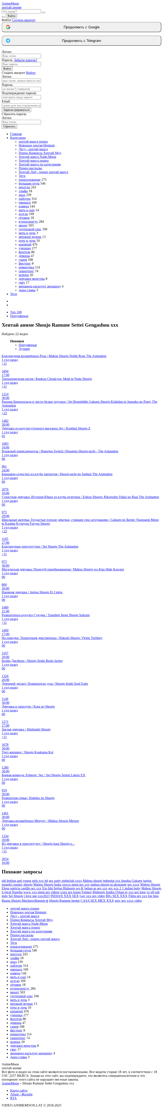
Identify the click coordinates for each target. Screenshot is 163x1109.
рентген (24, 187)
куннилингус (28, 221)
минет (23, 225)
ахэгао (23, 214)
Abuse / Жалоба (21, 1094)
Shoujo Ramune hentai (64, 900)
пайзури (25, 198)
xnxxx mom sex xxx (76, 884)
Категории (18, 137)
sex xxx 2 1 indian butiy (124, 888)
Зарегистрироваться (16, 110)
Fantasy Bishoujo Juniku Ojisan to (105, 892)
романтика (26, 267)
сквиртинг (26, 271)
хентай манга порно (33, 141)
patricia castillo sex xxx (25, 888)
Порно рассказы (30, 168)
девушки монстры (32, 278)
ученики (25, 248)
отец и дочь (27, 240)
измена (24, 206)
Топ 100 (16, 312)
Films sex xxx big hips (143, 896)
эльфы (23, 191)
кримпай (25, 244)
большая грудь (29, 183)
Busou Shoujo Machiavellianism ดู (25, 900)
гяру (22, 282)
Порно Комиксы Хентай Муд (40, 153)
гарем (23, 259)
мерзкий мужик (30, 237)
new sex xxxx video (128, 900)
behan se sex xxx (95, 888)
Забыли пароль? (25, 60)
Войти (11, 16)
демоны (24, 256)
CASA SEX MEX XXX (97, 900)
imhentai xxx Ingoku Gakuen (122, 881)
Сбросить (9, 126)
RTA (13, 1098)
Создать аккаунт (23, 20)
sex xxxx (133, 884)
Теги (22, 176)
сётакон (24, 218)
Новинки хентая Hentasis (37, 145)
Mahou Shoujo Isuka (47, 884)
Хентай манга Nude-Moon (37, 157)
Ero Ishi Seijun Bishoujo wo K (63, 888)
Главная (16, 134)
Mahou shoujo (92, 881)
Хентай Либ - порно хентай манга (43, 172)
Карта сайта (18, 1090)
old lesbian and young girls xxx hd (25, 881)
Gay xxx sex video (92, 896)
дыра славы (27, 290)
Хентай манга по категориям (40, 164)
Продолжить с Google (82, 27)
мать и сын (27, 210)
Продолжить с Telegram (81, 41)
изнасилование (30, 179)
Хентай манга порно (34, 160)
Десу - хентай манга (33, 149)
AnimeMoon (10, 1083)
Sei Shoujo (15, 896)
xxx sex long (137, 892)
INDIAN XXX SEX (65, 896)
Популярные (19, 316)
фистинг (25, 263)
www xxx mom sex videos (41, 892)
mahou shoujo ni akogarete (108, 884)
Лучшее (24, 349)
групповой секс (30, 229)
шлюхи (24, 275)
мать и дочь (27, 233)
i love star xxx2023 (37, 896)
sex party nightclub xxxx (65, 881)
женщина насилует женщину (40, 286)
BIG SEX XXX (117, 896)
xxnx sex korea (70, 892)
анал (22, 195)
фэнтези (24, 252)
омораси (25, 202)
